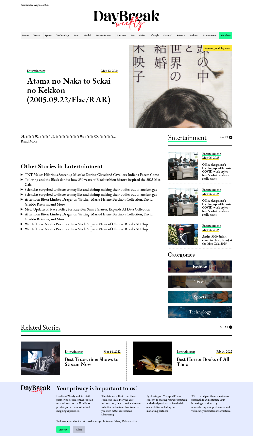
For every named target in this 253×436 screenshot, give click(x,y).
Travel (37, 35)
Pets (132, 35)
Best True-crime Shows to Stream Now (91, 362)
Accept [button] (63, 429)
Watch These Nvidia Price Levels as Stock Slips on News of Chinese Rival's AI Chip (86, 224)
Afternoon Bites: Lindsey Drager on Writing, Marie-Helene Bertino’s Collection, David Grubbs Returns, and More (89, 202)
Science (181, 35)
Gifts (142, 35)
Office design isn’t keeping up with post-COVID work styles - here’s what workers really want (216, 171)
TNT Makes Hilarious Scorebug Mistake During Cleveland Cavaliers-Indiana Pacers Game (92, 174)
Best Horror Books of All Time (203, 362)
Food (76, 35)
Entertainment (104, 35)
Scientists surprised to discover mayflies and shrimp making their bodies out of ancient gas (91, 189)
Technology (62, 35)
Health (87, 35)
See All (224, 137)
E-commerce (209, 35)
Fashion (194, 35)
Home (25, 35)
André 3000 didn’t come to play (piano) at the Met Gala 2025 (217, 239)
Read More (29, 141)
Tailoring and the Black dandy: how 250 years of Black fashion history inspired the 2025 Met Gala (92, 182)
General (167, 35)
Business (121, 35)
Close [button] (79, 429)
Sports (48, 35)
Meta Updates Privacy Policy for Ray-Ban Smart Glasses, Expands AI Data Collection (87, 209)
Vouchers (226, 35)
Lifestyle (154, 35)
